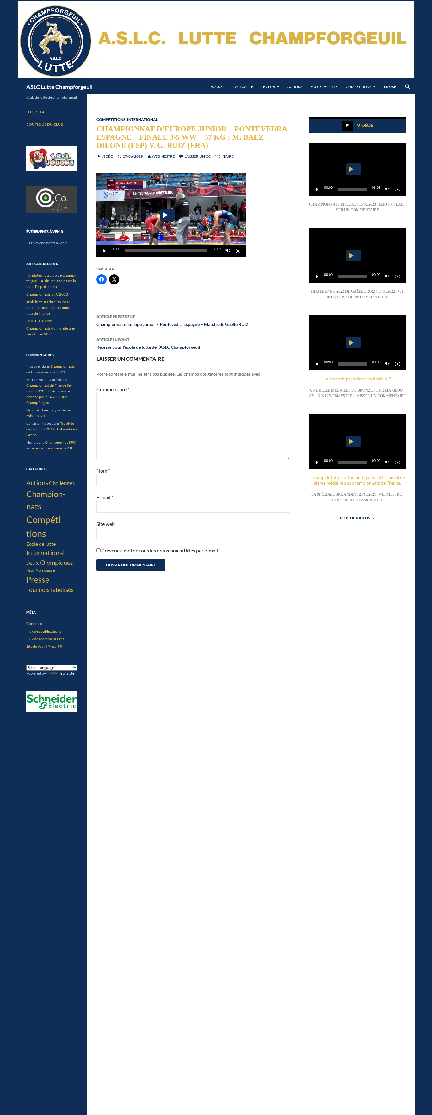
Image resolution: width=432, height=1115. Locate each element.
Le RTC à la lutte (39, 320)
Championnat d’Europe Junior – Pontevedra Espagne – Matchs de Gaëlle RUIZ (172, 320)
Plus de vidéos (357, 517)
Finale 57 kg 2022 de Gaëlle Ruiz (343, 291)
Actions (294, 87)
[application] (171, 215)
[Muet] (228, 251)
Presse (390, 87)
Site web (105, 524)
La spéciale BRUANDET (333, 494)
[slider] (166, 250)
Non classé (45, 570)
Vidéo (108, 156)
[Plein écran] (238, 251)
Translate (66, 673)
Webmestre (163, 156)
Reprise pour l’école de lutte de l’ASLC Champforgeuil (148, 343)
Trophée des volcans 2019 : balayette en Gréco (51, 429)
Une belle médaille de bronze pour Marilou (356, 390)
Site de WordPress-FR (44, 646)
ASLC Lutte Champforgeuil (59, 86)
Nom (103, 471)
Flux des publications (43, 631)
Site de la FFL (39, 112)
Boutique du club (44, 124)
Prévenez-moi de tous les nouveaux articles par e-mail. (160, 550)
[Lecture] (105, 251)
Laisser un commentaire (209, 156)
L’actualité (243, 87)
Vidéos (365, 125)
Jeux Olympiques (49, 562)
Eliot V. (386, 204)
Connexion (35, 623)
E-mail (104, 497)
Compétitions (358, 87)
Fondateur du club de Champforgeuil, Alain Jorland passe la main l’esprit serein (51, 281)
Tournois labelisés (50, 589)
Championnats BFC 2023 (332, 204)
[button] (167, 215)
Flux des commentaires (45, 638)
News (30, 570)
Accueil (218, 87)
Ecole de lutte (324, 87)
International (142, 119)
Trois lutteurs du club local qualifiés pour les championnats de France (49, 307)
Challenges (62, 483)
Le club (268, 87)
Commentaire (112, 389)
